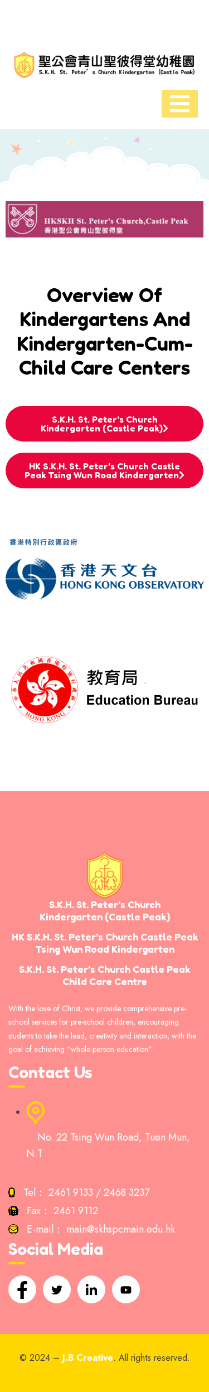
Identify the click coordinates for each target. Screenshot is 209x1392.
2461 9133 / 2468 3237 (98, 1192)
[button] (104, 20)
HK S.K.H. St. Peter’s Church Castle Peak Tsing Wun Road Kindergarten (102, 470)
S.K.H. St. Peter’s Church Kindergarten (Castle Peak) (102, 424)
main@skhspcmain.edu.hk (120, 1229)
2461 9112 (76, 1211)
